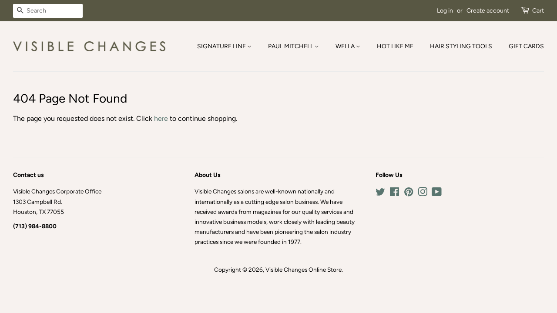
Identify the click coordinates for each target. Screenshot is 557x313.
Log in (445, 10)
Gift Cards (526, 46)
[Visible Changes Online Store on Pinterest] (408, 193)
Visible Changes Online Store (303, 269)
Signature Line (222, 46)
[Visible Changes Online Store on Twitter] (380, 193)
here (161, 118)
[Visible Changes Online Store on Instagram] (422, 193)
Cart (538, 10)
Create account (487, 10)
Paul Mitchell (291, 46)
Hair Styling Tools (461, 46)
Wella (346, 46)
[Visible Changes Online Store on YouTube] (437, 193)
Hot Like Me (395, 46)
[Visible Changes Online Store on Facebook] (394, 193)
